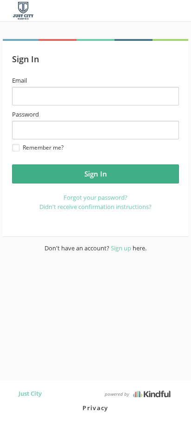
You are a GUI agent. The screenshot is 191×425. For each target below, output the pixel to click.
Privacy (95, 408)
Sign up (121, 248)
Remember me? (43, 147)
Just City (30, 393)
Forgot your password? (95, 197)
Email (19, 80)
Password (25, 114)
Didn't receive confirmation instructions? (95, 207)
